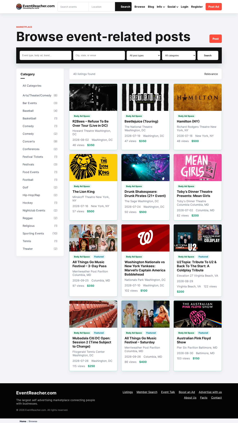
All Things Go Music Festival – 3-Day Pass (89, 264)
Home (23, 421)
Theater (40, 248)
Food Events (40, 172)
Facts (203, 397)
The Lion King (83, 192)
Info (159, 6)
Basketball (40, 118)
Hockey (40, 202)
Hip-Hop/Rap (40, 195)
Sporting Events (40, 233)
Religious (40, 225)
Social (171, 6)
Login (184, 6)
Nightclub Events (40, 210)
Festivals (40, 164)
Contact (216, 397)
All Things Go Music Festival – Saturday (140, 340)
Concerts (40, 141)
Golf (40, 187)
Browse (140, 6)
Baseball (40, 110)
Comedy (40, 126)
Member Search (147, 392)
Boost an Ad (187, 392)
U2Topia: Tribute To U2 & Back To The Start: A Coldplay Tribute (197, 266)
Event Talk (168, 392)
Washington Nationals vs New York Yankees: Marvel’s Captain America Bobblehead (145, 268)
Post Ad (213, 6)
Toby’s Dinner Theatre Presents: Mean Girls (194, 194)
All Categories (32, 85)
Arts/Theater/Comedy (40, 95)
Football (40, 179)
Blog (151, 6)
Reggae (40, 218)
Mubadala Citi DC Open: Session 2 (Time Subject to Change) (91, 342)
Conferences (40, 149)
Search (125, 6)
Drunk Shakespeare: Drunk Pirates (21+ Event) (145, 194)
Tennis (40, 241)
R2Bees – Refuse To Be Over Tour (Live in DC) (90, 123)
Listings (128, 392)
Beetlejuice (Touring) (141, 121)
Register (197, 6)
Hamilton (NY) (188, 121)
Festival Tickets (40, 156)
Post (216, 38)
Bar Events (40, 103)
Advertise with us (210, 392)
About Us (190, 397)
